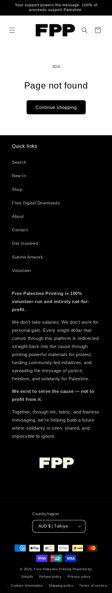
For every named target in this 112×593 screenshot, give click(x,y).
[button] (12, 30)
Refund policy (50, 576)
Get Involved (25, 243)
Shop (17, 189)
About (18, 216)
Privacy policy (79, 576)
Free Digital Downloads (36, 202)
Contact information (27, 585)
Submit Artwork (27, 257)
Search (19, 162)
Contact (20, 229)
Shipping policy (61, 585)
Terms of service (93, 585)
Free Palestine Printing (52, 569)
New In (19, 175)
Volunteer (21, 270)
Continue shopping (56, 107)
